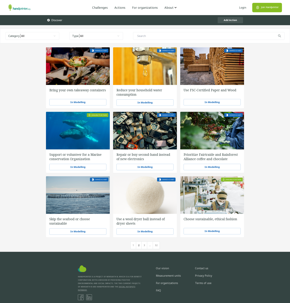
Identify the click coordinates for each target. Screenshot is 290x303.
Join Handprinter (270, 7)
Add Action (230, 20)
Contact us (201, 268)
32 (156, 245)
